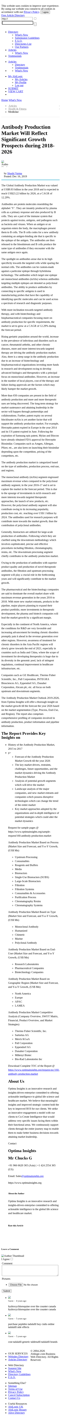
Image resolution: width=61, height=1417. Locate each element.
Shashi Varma (14, 173)
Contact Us (14, 1398)
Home (4, 100)
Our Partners (21, 46)
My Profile (20, 82)
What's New (21, 34)
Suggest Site (14, 1368)
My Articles (21, 79)
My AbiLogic (15, 76)
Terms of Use (15, 1389)
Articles (12, 50)
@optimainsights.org (32, 1176)
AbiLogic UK (15, 1406)
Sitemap (12, 1386)
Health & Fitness (17, 108)
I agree (45, 12)
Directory (13, 31)
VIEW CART (15, 91)
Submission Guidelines (27, 37)
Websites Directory (18, 1356)
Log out (19, 85)
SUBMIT (13, 88)
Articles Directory (17, 1359)
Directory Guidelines (19, 1374)
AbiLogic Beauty (17, 1409)
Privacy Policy (31, 12)
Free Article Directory (13, 15)
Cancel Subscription (19, 1395)
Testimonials (15, 56)
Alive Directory (16, 1412)
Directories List (23, 43)
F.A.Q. (18, 40)
